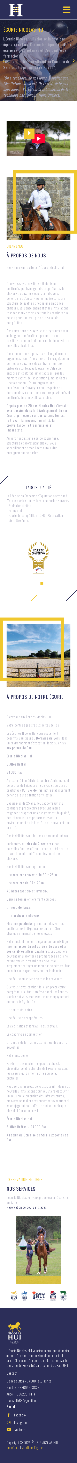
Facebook (20, 1415)
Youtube (20, 1429)
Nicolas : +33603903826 (23, 1387)
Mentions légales (32, 1447)
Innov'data (13, 1447)
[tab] (29, 583)
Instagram (20, 1422)
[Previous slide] (3, 60)
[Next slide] (73, 60)
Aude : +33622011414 (21, 1394)
